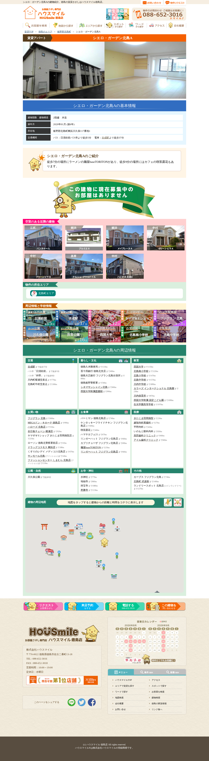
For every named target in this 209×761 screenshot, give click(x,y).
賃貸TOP (28, 32)
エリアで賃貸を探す (124, 686)
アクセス (156, 680)
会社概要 (119, 703)
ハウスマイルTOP (123, 680)
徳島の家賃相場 (159, 703)
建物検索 (156, 697)
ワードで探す (121, 692)
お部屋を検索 (158, 692)
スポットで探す (159, 686)
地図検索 (119, 697)
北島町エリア (46, 293)
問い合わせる (169, 606)
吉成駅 (105, 137)
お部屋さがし (46, 606)
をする (87, 606)
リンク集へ (157, 709)
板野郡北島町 (64, 32)
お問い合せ (120, 709)
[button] (117, 555)
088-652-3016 (128, 606)
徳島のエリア (45, 32)
